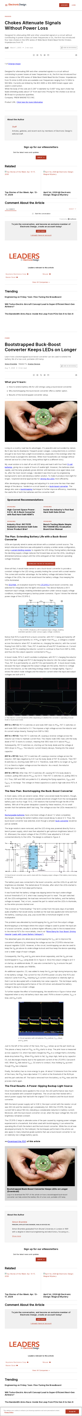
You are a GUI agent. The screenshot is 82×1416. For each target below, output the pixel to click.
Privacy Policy (8, 1412)
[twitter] (41, 55)
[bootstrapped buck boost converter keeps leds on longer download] (41, 1167)
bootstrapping (26, 489)
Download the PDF (17, 1141)
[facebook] (34, 55)
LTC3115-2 (45, 585)
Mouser (45, 274)
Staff (7, 48)
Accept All (72, 1411)
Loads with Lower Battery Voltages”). (28, 934)
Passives (8, 16)
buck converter (62, 821)
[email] (48, 55)
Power (7, 338)
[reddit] (45, 55)
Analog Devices (34, 364)
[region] (41, 214)
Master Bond (10, 277)
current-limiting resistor (21, 550)
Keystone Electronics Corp (16, 274)
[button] (6, 5)
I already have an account (41, 235)
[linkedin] (37, 55)
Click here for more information (30, 102)
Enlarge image (14, 64)
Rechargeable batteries (15, 815)
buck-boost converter (59, 486)
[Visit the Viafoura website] (72, 219)
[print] (76, 55)
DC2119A (12, 585)
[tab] (10, 209)
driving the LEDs (47, 479)
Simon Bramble (11, 364)
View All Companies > (41, 282)
